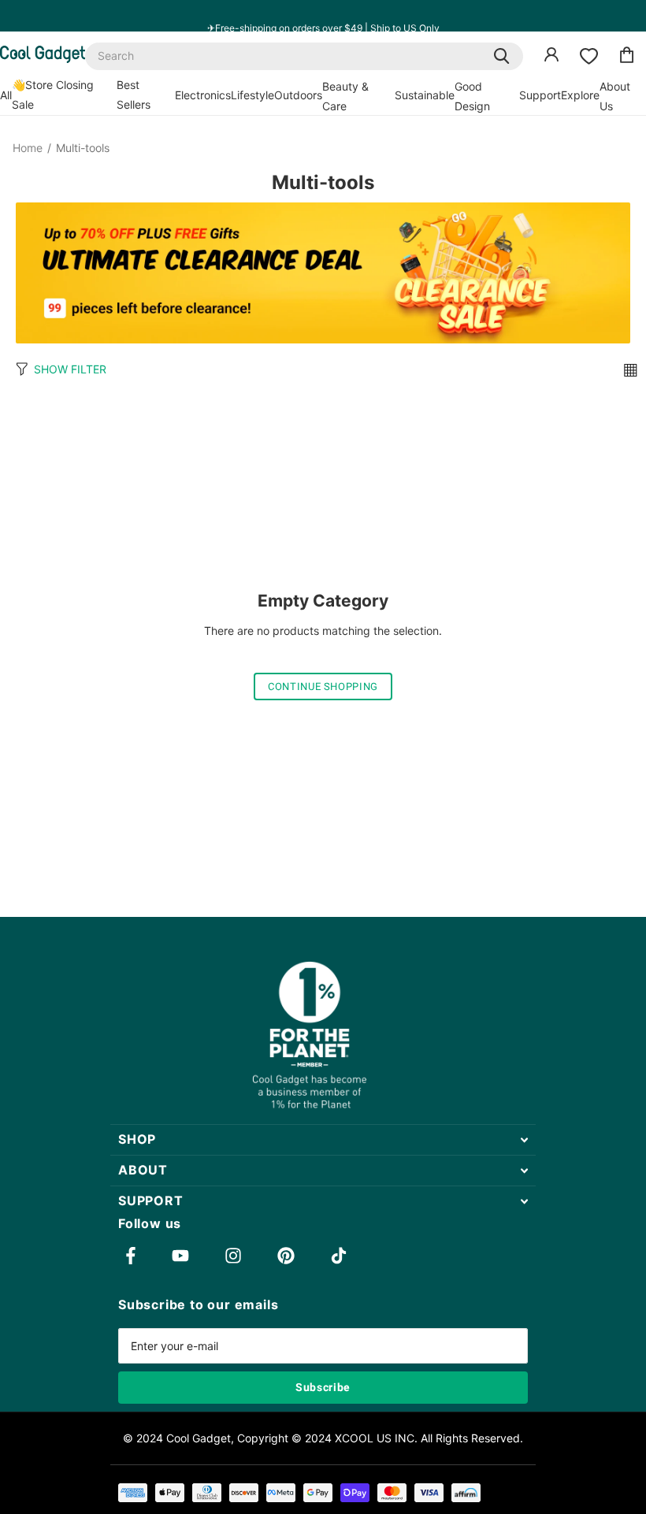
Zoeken (501, 56)
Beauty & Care (345, 96)
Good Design (472, 96)
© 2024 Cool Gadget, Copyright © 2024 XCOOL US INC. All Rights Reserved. (323, 1438)
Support (540, 95)
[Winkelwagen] (627, 57)
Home (28, 148)
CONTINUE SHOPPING (323, 686)
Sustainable (425, 95)
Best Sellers (133, 94)
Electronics (203, 95)
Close (323, 1139)
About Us (615, 96)
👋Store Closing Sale (53, 94)
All (6, 95)
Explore (580, 95)
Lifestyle (252, 95)
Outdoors (298, 95)
